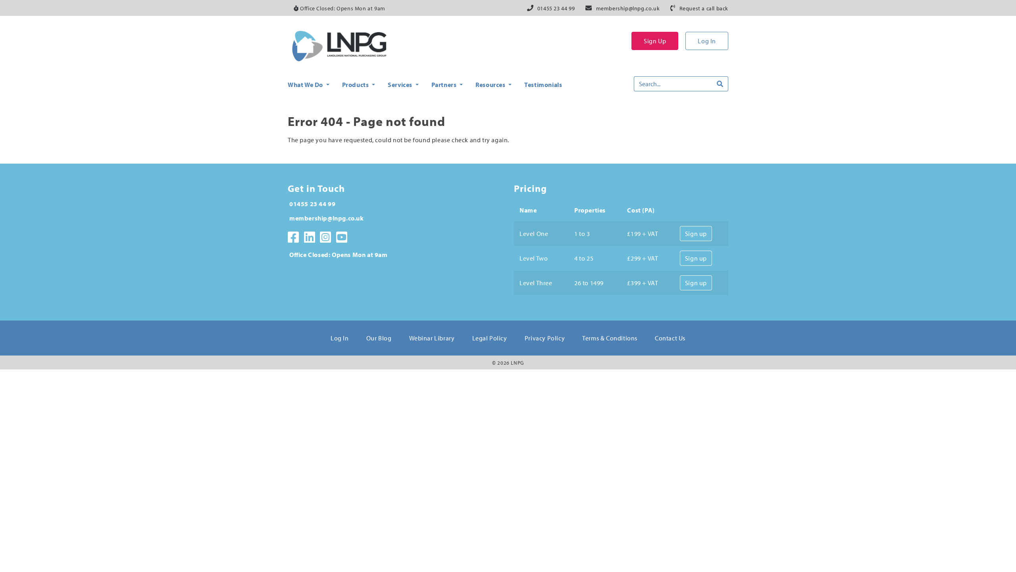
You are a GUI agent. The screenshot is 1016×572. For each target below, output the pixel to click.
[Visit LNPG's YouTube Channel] (342, 237)
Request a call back (703, 8)
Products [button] (356, 85)
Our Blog (379, 338)
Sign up (696, 234)
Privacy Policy (545, 338)
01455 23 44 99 (556, 8)
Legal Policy (489, 338)
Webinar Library (432, 338)
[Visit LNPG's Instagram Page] (325, 237)
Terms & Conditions (609, 338)
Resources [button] (491, 85)
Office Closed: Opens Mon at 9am (342, 8)
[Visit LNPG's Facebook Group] (293, 237)
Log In (707, 41)
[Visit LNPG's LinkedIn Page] (310, 237)
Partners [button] (444, 85)
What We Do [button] (306, 85)
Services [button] (401, 85)
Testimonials (543, 85)
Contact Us (670, 338)
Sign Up (655, 41)
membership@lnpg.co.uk (628, 8)
